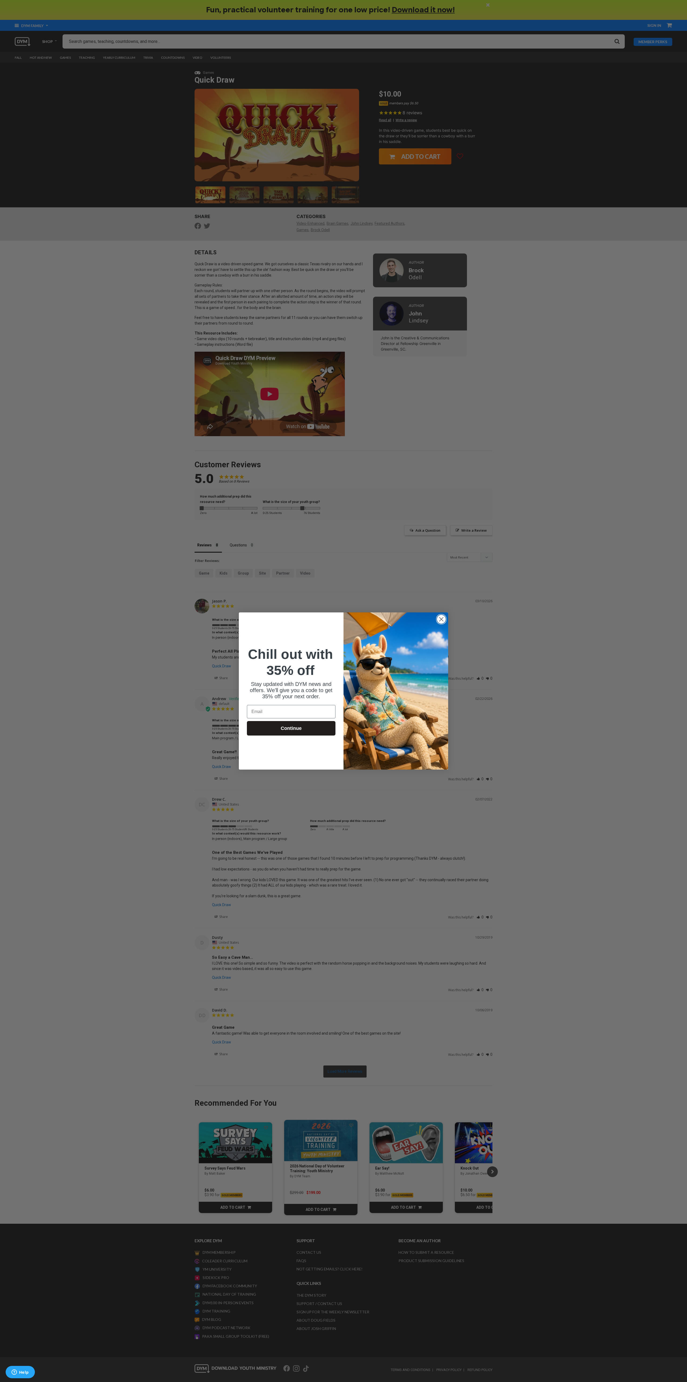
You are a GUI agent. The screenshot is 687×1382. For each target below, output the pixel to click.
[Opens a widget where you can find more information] (20, 1372)
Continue (291, 728)
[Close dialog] (441, 619)
